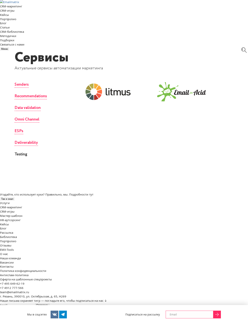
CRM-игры (7, 10)
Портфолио (8, 19)
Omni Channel (27, 119)
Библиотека (8, 237)
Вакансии (7, 262)
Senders (22, 85)
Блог (3, 23)
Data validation (28, 108)
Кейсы (4, 15)
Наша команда (10, 258)
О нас (4, 254)
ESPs (19, 131)
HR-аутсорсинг (10, 220)
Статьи (5, 27)
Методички (8, 36)
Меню (4, 48)
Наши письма (9, 300)
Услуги (5, 203)
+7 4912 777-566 (11, 288)
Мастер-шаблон (11, 216)
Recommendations (31, 96)
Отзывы (5, 245)
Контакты (7, 266)
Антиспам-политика (14, 275)
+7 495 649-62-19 (12, 283)
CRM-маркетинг (11, 6)
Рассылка (6, 232)
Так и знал (7, 198)
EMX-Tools (7, 250)
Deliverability (26, 143)
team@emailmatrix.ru (14, 292)
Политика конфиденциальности (23, 271)
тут (91, 194)
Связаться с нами (12, 44)
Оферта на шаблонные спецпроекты (26, 279)
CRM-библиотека (12, 32)
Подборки (7, 40)
